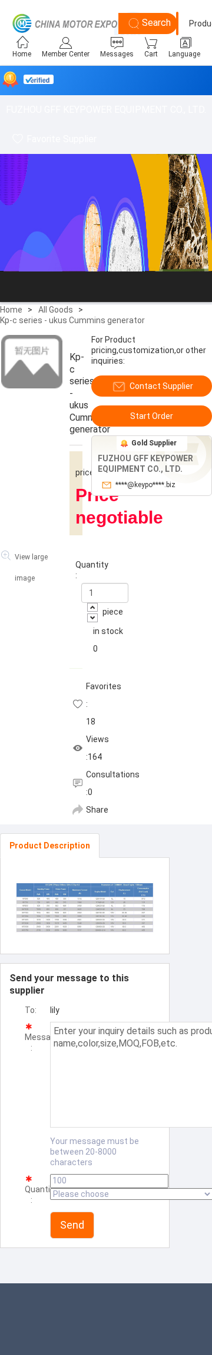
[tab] (50, 845)
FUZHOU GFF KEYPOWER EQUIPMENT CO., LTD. (106, 109)
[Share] (77, 810)
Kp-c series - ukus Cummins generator (72, 320)
